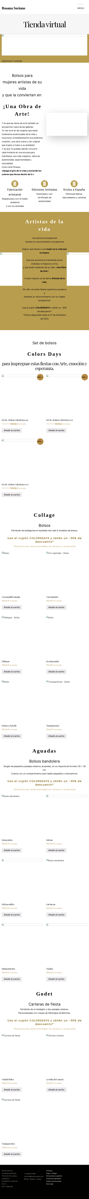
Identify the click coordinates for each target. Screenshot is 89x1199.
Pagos (48, 1173)
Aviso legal (49, 1184)
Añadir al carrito (12, 430)
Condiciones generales (53, 1178)
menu (81, 8)
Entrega (54, 1173)
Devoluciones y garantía (54, 1176)
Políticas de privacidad (53, 1181)
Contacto (49, 1171)
